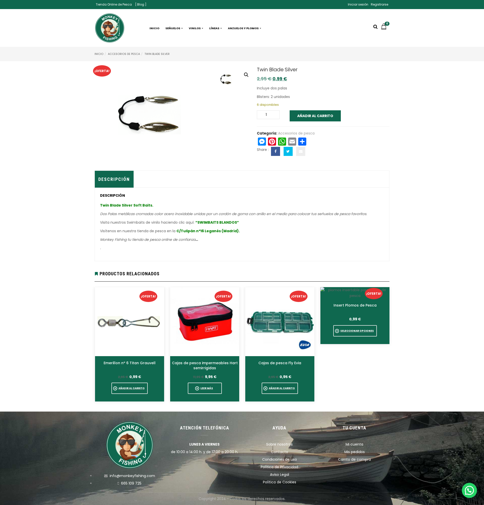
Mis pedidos (354, 451)
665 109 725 (131, 483)
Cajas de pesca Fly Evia (279, 362)
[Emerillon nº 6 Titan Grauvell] (129, 321)
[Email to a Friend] (300, 151)
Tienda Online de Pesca (114, 4)
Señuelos (173, 28)
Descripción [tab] (114, 179)
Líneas (214, 28)
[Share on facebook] (275, 151)
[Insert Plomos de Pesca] (354, 293)
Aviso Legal (279, 474)
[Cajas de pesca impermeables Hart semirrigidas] (204, 321)
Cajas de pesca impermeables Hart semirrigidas (205, 365)
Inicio (154, 28)
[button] (385, 28)
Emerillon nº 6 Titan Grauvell (130, 362)
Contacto (279, 451)
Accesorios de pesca (124, 54)
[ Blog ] (140, 4)
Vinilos (195, 28)
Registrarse (379, 4)
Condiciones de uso (279, 459)
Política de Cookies (279, 482)
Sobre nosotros (279, 444)
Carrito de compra (354, 459)
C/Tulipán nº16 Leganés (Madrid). (208, 230)
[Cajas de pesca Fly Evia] (279, 321)
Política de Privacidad (279, 466)
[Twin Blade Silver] (226, 78)
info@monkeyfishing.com (132, 475)
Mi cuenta (354, 444)
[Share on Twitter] (288, 151)
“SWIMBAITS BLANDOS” (217, 222)
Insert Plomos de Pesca (355, 305)
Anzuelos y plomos (243, 28)
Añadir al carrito (315, 115)
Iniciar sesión (358, 4)
